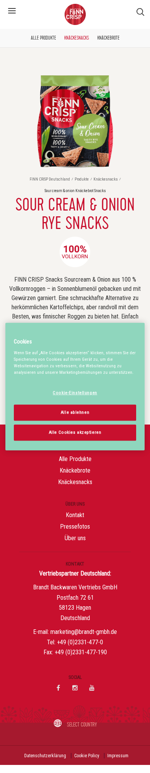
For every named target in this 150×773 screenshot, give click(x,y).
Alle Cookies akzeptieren (75, 432)
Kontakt (75, 515)
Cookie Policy (86, 755)
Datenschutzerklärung (45, 755)
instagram (75, 687)
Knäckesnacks (76, 38)
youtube (92, 687)
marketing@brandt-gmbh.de (83, 631)
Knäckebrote (108, 38)
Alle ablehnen (75, 412)
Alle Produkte (43, 38)
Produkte (82, 179)
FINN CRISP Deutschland (50, 179)
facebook (58, 687)
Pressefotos (75, 526)
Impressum (117, 755)
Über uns (75, 538)
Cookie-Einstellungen (75, 392)
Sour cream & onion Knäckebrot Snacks (75, 191)
